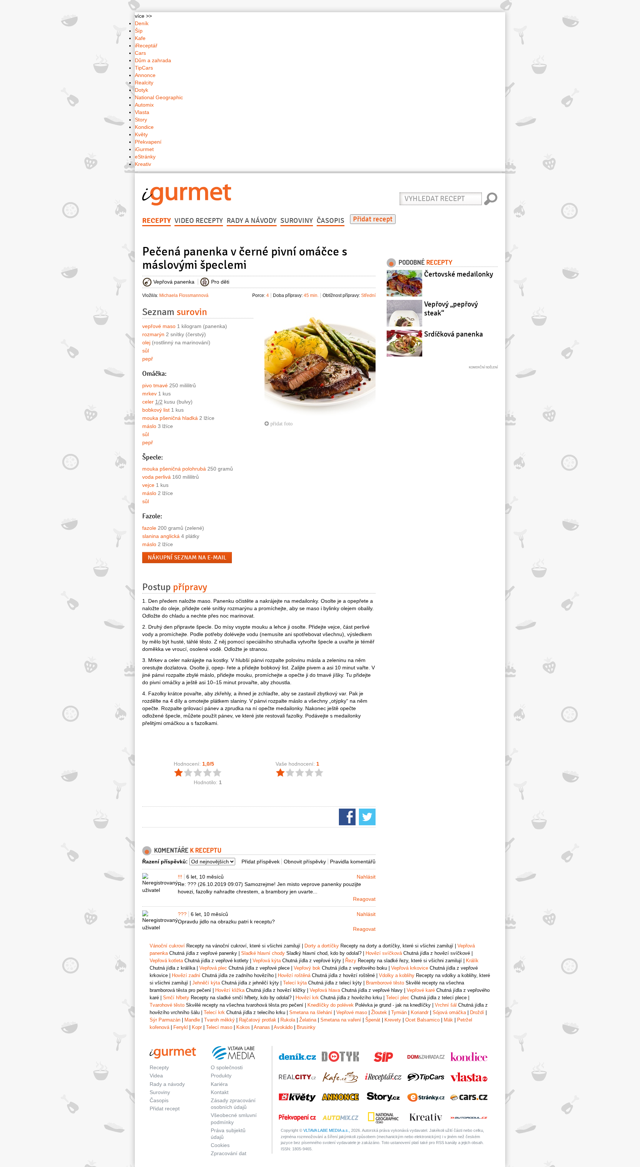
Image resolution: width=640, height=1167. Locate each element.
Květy (141, 134)
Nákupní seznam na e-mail (187, 557)
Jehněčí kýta (206, 983)
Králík (472, 960)
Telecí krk (214, 1012)
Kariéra (219, 1084)
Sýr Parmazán (165, 1020)
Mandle (192, 1020)
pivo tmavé (155, 385)
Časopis (330, 220)
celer (148, 402)
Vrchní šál (446, 1005)
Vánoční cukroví (167, 946)
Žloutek (379, 1012)
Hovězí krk (307, 997)
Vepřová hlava (325, 990)
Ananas (262, 1027)
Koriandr (420, 1012)
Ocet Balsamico (422, 1020)
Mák (448, 1020)
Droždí (477, 1012)
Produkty (221, 1076)
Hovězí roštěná (294, 975)
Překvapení (148, 142)
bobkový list (156, 410)
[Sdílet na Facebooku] (346, 816)
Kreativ (143, 164)
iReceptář (146, 46)
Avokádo (283, 1027)
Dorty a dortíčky (321, 946)
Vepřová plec (213, 968)
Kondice (144, 127)
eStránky (145, 157)
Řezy (350, 960)
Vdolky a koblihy (396, 975)
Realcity (144, 83)
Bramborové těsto (385, 983)
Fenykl (180, 1027)
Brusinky (306, 1027)
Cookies (220, 1145)
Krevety (392, 1020)
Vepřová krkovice (409, 968)
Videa (156, 1076)
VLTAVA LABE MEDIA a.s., (326, 1130)
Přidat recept (373, 219)
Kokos (243, 1027)
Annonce (145, 75)
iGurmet (144, 149)
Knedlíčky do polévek (330, 1005)
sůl (145, 351)
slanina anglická (161, 536)
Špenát (372, 1020)
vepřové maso (159, 326)
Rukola (287, 1020)
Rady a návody (252, 220)
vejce (148, 485)
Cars (140, 53)
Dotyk (141, 90)
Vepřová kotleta (166, 960)
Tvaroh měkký (219, 1020)
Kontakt (220, 1092)
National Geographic (159, 97)
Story (141, 120)
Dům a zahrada (153, 60)
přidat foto (281, 423)
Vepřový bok (307, 968)
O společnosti (227, 1067)
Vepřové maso (351, 1012)
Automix (144, 105)
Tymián (399, 1012)
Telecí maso (219, 1027)
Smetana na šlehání (310, 1012)
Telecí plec (397, 997)
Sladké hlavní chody (263, 953)
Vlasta (142, 112)
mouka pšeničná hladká (170, 418)
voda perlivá (156, 477)
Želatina (307, 1020)
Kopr (197, 1027)
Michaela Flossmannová (184, 295)
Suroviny (296, 220)
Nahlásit (366, 877)
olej (146, 342)
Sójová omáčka (449, 1012)
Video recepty (198, 220)
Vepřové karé (421, 990)
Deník (142, 23)
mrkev (149, 394)
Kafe (140, 38)
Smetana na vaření (340, 1020)
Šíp (139, 31)
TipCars (144, 68)
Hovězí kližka (229, 990)
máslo (149, 426)
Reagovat (364, 899)
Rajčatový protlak (257, 1020)
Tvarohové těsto (167, 1005)
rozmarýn (153, 334)
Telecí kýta (295, 983)
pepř (147, 359)
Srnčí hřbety (176, 997)
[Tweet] (366, 816)
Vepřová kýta (267, 960)
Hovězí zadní (186, 975)
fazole (149, 528)
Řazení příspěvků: (165, 862)
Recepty (156, 220)
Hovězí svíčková (384, 953)
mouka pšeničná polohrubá (174, 469)
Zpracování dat (228, 1153)
